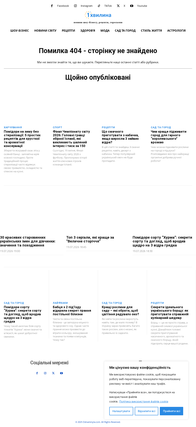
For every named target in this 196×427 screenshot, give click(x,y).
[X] (118, 6)
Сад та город (161, 127)
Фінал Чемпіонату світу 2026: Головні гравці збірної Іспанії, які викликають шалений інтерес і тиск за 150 (71, 139)
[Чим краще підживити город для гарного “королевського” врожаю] (171, 108)
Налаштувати (121, 411)
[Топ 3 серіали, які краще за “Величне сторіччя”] (98, 210)
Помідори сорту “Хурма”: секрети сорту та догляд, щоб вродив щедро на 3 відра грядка (162, 241)
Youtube (142, 5)
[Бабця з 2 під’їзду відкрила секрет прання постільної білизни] (73, 284)
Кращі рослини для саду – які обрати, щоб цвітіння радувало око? (120, 310)
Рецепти (108, 127)
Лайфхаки (60, 303)
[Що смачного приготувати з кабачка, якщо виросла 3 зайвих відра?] (122, 108)
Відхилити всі (146, 411)
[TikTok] (99, 6)
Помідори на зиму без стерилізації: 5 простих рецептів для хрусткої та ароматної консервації (22, 139)
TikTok (108, 5)
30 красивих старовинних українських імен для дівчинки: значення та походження (28, 241)
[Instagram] (75, 6)
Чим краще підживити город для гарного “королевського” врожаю (168, 137)
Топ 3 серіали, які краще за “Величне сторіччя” (90, 239)
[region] (146, 390)
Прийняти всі (171, 411)
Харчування (13, 127)
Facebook (63, 5)
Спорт (57, 127)
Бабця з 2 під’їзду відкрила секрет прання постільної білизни (72, 310)
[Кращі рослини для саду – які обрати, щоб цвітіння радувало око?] (122, 284)
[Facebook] (52, 6)
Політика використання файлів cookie (143, 401)
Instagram (86, 5)
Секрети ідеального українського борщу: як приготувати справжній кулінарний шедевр (170, 312)
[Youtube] (132, 6)
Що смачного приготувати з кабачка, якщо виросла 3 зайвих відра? (120, 137)
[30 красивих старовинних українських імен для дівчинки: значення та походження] (31, 210)
